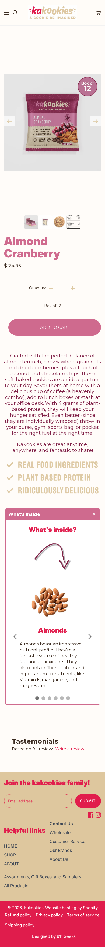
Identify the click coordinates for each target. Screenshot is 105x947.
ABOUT (11, 863)
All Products (16, 885)
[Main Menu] (6, 12)
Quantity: (37, 288)
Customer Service (67, 841)
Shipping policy (19, 925)
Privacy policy (49, 915)
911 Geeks (66, 936)
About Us (59, 859)
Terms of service (83, 915)
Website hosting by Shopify (71, 907)
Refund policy (18, 915)
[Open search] (15, 12)
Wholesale (60, 832)
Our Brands (61, 850)
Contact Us (61, 823)
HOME (10, 846)
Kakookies (34, 907)
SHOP (10, 855)
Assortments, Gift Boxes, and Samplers (42, 876)
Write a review (69, 748)
